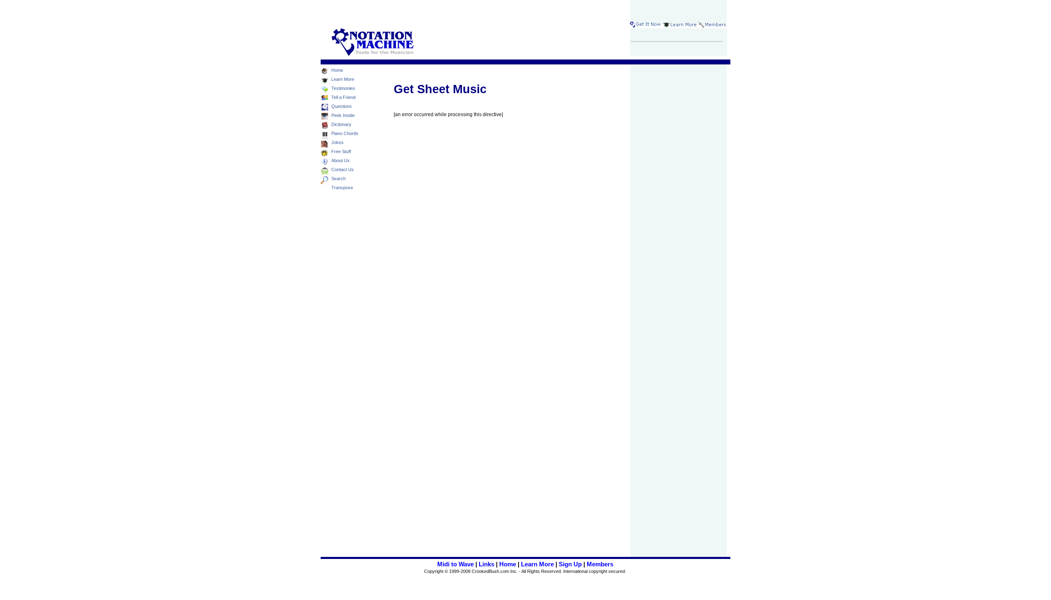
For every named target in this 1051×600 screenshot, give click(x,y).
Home (507, 564)
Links (486, 564)
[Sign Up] (646, 24)
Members (600, 564)
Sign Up (570, 564)
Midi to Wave (455, 564)
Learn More (537, 564)
